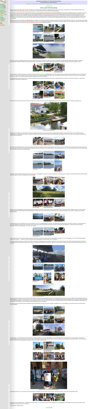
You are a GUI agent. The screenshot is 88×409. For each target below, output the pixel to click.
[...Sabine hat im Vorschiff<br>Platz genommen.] (49, 88)
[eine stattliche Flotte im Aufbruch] (59, 144)
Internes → (2, 14)
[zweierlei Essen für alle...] (49, 184)
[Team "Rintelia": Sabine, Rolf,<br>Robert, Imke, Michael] (38, 206)
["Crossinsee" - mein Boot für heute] (38, 144)
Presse (1, 8)
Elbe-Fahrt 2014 (42, 74)
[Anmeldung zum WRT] (38, 70)
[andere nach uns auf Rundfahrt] (59, 98)
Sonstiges (2, 20)
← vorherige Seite (48, 5)
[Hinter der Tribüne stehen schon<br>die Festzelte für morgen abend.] (59, 41)
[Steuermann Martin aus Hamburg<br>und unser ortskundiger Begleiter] (59, 88)
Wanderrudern (3, 18)
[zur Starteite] (4, 3)
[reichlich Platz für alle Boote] (38, 184)
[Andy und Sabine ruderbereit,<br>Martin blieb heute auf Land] (59, 70)
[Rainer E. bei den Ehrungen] (49, 359)
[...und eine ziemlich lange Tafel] (59, 184)
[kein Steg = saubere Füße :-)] (49, 144)
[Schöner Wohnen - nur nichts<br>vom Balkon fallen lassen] (49, 96)
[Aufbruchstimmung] (59, 206)
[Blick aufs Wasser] (49, 41)
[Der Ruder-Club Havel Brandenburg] (48, 129)
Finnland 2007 (18, 75)
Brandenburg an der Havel (25, 10)
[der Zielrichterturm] (38, 41)
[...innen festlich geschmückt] (38, 359)
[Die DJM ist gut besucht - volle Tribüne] (49, 262)
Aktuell (1, 5)
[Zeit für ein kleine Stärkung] (49, 70)
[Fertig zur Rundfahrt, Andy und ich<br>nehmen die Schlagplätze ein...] (38, 88)
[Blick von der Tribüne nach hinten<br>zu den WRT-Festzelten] (59, 313)
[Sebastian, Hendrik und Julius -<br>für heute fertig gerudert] (49, 31)
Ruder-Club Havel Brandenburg (32, 22)
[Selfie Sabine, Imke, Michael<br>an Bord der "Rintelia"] (58, 170)
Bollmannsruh (33, 173)
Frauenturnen (2, 12)
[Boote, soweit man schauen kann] (59, 31)
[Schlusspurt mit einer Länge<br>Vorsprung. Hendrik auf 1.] (49, 269)
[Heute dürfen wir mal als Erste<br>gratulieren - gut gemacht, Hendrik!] (47, 282)
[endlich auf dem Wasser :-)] (38, 158)
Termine (1, 6)
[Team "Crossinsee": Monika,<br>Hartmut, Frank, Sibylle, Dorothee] (49, 206)
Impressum (2, 24)
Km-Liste (1, 7)
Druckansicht (2, 25)
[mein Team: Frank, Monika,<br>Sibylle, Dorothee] (59, 158)
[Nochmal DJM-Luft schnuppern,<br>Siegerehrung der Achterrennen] (49, 313)
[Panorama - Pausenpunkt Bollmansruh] (49, 197)
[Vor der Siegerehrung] (59, 271)
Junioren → (2, 15)
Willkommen (2, 4)
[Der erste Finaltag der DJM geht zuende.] (49, 295)
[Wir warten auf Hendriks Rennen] (38, 269)
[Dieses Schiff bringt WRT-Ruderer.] (38, 313)
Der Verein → (2, 13)
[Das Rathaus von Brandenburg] (38, 349)
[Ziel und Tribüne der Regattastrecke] (49, 158)
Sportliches (3, 19)
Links (1, 22)
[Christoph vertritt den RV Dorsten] (59, 359)
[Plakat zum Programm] (38, 31)
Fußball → (2, 11)
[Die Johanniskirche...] (59, 349)
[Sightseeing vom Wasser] (38, 98)
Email (1, 23)
